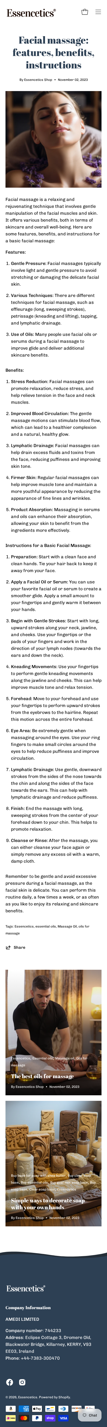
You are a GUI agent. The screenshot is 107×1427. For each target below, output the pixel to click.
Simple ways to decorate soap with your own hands (48, 1204)
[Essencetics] (31, 12)
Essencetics (24, 926)
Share (19, 947)
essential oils (45, 926)
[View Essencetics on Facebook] (9, 1382)
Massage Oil (67, 926)
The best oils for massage (42, 1076)
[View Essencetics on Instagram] (22, 1382)
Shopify (64, 1397)
